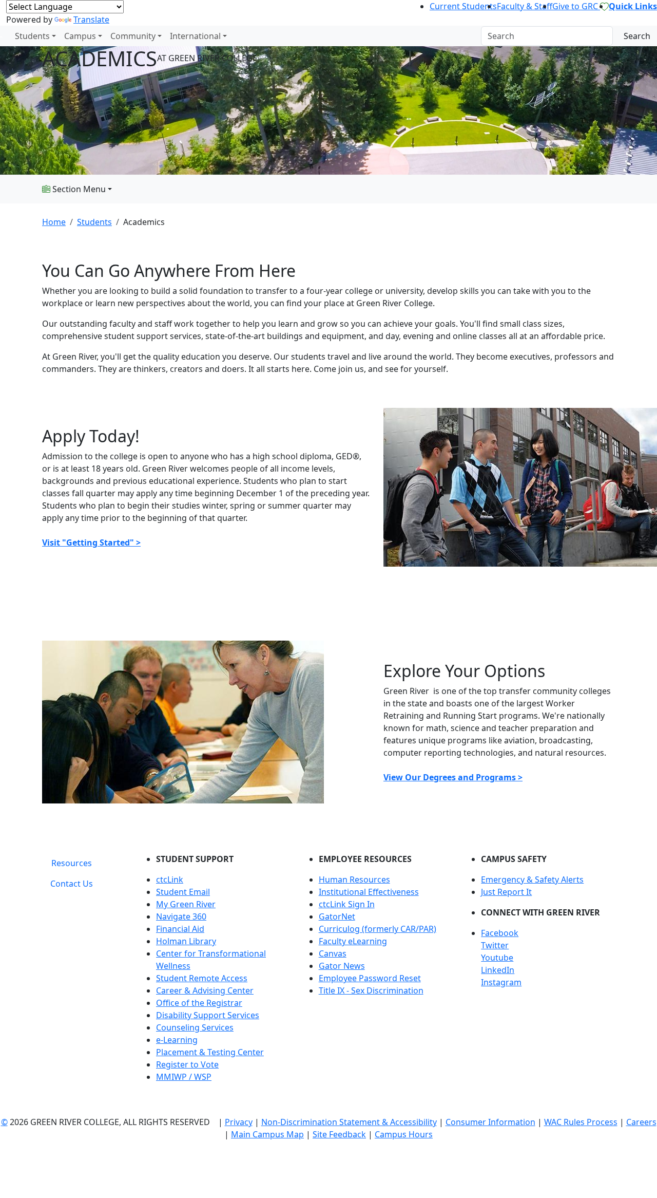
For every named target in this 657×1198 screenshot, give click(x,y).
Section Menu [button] (78, 189)
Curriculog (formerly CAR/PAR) (377, 928)
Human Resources (354, 879)
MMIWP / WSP (183, 1076)
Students (32, 36)
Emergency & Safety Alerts (532, 879)
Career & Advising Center (205, 990)
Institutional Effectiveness (369, 891)
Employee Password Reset (370, 978)
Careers (641, 1122)
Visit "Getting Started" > (91, 542)
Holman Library (186, 941)
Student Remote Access (201, 978)
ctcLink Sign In (347, 904)
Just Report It (506, 891)
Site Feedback (339, 1134)
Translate (91, 19)
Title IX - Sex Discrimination (371, 990)
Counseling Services (195, 1027)
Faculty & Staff (524, 6)
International (195, 36)
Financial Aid (180, 928)
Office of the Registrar (199, 1002)
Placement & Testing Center (210, 1052)
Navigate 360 (181, 916)
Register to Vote (187, 1064)
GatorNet (337, 916)
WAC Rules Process (580, 1122)
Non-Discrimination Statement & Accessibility (349, 1122)
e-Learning (177, 1039)
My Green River (186, 904)
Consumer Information (490, 1122)
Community (133, 36)
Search (637, 36)
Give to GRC (576, 6)
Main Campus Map (267, 1134)
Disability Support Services (207, 1015)
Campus (80, 36)
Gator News (342, 965)
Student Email (183, 891)
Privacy (239, 1122)
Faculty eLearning (353, 941)
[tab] (71, 863)
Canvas (332, 953)
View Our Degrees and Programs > (453, 777)
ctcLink (169, 879)
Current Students (463, 6)
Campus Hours (404, 1134)
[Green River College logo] (1, 36)
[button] (548, 933)
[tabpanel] (377, 972)
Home (54, 222)
